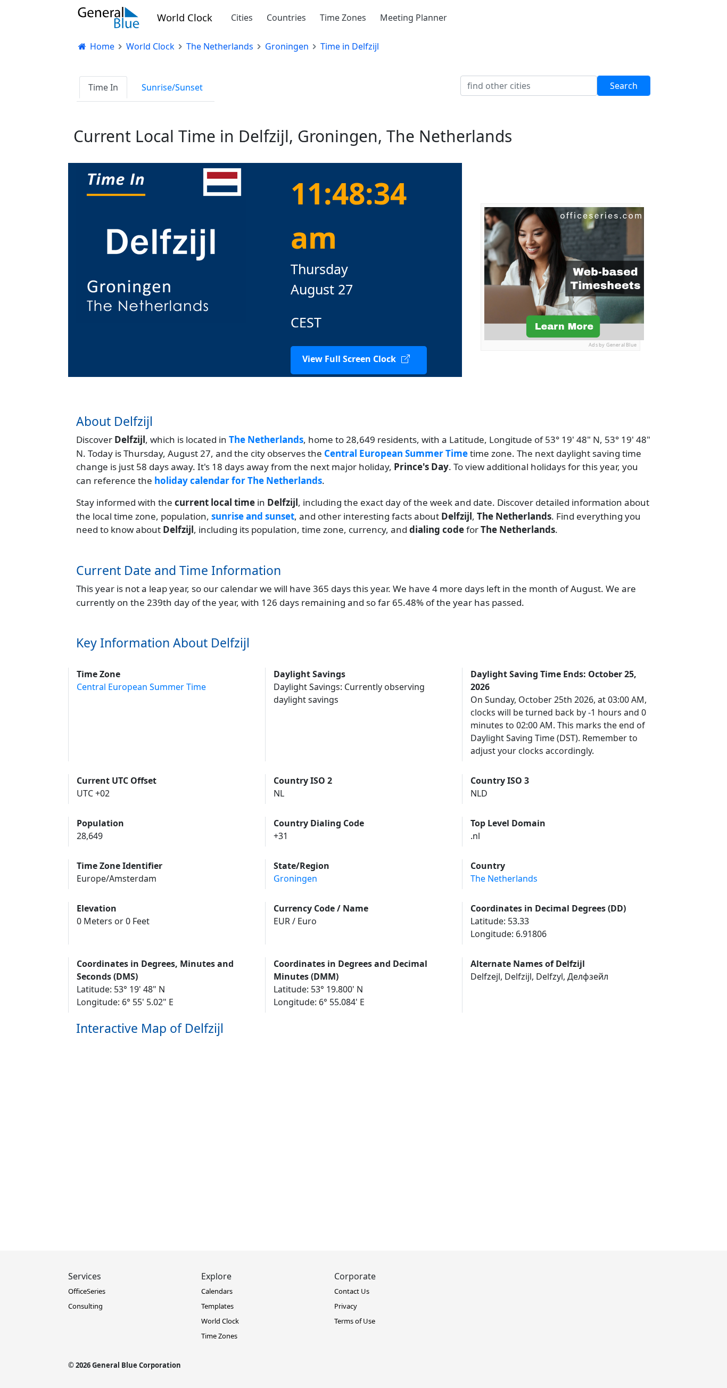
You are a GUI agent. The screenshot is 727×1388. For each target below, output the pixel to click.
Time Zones (343, 17)
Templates (217, 1306)
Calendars (217, 1291)
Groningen (295, 878)
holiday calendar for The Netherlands (238, 480)
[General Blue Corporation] (109, 17)
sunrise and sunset (252, 516)
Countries (286, 17)
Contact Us (351, 1291)
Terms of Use (354, 1321)
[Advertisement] (560, 417)
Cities (242, 17)
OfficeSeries (86, 1291)
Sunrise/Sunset (172, 87)
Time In (103, 87)
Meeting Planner (413, 17)
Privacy (345, 1306)
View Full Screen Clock (349, 359)
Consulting (85, 1306)
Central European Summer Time (141, 687)
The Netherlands (266, 439)
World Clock (184, 17)
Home (101, 46)
